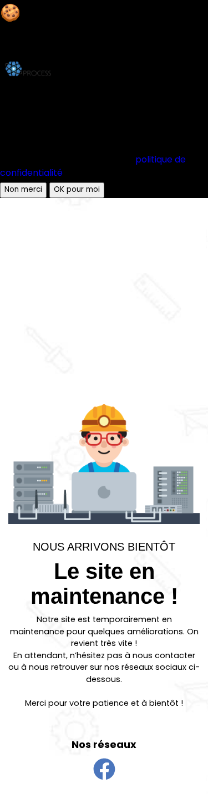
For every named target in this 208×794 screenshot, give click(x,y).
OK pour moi (77, 190)
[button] (104, 769)
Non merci (23, 190)
